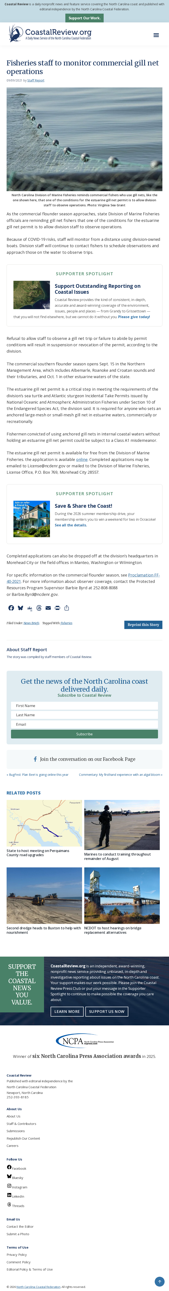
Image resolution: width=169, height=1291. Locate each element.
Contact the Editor (20, 1226)
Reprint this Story (143, 625)
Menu (157, 33)
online (82, 459)
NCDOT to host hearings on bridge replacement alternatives (112, 930)
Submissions (16, 1131)
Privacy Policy (17, 1254)
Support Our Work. (85, 18)
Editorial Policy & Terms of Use (30, 1269)
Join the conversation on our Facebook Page (87, 759)
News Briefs (31, 623)
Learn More (67, 1011)
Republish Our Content (23, 1138)
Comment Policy (18, 1262)
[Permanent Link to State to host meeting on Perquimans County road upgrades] (44, 823)
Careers (12, 1145)
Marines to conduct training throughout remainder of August (117, 856)
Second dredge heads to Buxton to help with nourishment (44, 930)
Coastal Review (16, 4)
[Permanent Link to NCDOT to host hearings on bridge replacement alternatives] (122, 895)
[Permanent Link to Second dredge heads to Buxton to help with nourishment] (44, 895)
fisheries (66, 623)
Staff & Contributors (21, 1123)
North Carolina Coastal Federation (31, 1087)
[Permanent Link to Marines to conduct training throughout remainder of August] (122, 825)
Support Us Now (107, 1011)
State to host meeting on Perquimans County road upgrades (38, 852)
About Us (13, 1116)
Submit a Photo (18, 1234)
